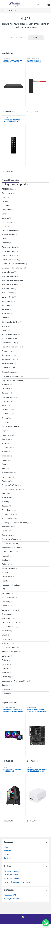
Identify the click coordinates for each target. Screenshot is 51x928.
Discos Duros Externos (10, 255)
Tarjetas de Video (8, 359)
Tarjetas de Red (8, 355)
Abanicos (5, 326)
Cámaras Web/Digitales (10, 485)
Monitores (5, 385)
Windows (5, 673)
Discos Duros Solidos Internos (12, 268)
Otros (4, 239)
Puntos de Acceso (8, 552)
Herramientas (7, 222)
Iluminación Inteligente (10, 652)
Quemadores (7, 535)
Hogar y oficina (7, 435)
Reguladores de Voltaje (10, 585)
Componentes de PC (9, 322)
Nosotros (7, 851)
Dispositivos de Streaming (11, 376)
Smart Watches (7, 401)
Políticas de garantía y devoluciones (17, 882)
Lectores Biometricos (10, 622)
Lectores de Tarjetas (9, 230)
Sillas (4, 635)
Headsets (5, 493)
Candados (5, 206)
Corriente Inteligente (9, 648)
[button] (45, 922)
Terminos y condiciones (12, 871)
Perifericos (6, 477)
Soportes (5, 243)
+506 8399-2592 (10, 895)
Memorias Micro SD (9, 276)
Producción (6, 689)
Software (5, 656)
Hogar (4, 431)
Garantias (5, 664)
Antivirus (5, 660)
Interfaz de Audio (8, 301)
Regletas (5, 581)
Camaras (5, 602)
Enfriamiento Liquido (9, 339)
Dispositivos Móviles (9, 397)
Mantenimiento (7, 473)
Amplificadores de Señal (11, 548)
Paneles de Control (9, 626)
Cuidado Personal (8, 372)
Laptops (5, 460)
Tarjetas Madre (7, 363)
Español (5, 464)
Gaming (5, 418)
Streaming (6, 677)
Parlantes (5, 309)
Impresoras (6, 452)
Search (38, 4)
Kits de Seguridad (8, 618)
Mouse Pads (6, 498)
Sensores (5, 631)
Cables (4, 201)
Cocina (4, 318)
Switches (5, 564)
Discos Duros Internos (10, 260)
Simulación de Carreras (10, 426)
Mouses (5, 502)
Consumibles (7, 447)
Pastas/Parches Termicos (11, 347)
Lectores (5, 531)
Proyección (6, 389)
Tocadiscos (6, 314)
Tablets (4, 405)
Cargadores (6, 210)
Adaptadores (7, 193)
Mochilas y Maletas (9, 235)
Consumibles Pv (8, 514)
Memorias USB (7, 289)
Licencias (5, 668)
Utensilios (5, 693)
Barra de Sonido (8, 297)
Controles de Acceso (33, 58)
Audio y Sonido (7, 293)
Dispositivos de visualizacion (12, 380)
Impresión (5, 443)
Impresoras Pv (7, 527)
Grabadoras (6, 58)
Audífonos (6, 481)
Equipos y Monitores (9, 518)
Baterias (5, 573)
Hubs (4, 226)
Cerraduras (6, 606)
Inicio (3, 11)
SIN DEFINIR (6, 639)
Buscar (36, 37)
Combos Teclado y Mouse (11, 489)
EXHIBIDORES (7, 410)
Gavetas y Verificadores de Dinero (14, 523)
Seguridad (6, 593)
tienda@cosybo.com (11, 899)
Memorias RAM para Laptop (12, 280)
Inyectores (6, 456)
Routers (5, 556)
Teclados (5, 506)
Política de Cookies (11, 875)
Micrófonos (6, 305)
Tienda (6, 854)
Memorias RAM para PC (11, 284)
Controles (5, 422)
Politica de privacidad (12, 878)
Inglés (4, 468)
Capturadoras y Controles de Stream (15, 681)
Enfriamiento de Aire (9, 334)
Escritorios (6, 439)
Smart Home (7, 643)
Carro (4, 214)
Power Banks (7, 577)
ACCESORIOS (7, 189)
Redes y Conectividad (10, 544)
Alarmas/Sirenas (8, 598)
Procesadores (7, 351)
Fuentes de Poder (8, 343)
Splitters (5, 560)
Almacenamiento (8, 251)
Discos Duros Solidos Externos (13, 264)
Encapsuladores (8, 272)
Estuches (5, 218)
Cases (4, 330)
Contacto (7, 858)
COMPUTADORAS (8, 368)
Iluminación (6, 685)
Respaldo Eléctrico (8, 568)
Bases (4, 197)
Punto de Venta (7, 510)
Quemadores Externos (10, 539)
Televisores (6, 393)
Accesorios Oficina (9, 247)
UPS (3, 589)
